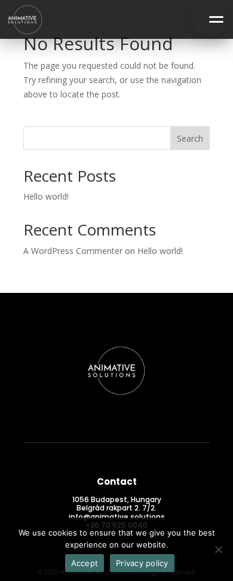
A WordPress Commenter (72, 250)
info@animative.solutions (117, 517)
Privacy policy (142, 563)
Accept (85, 563)
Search (190, 138)
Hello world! (46, 196)
